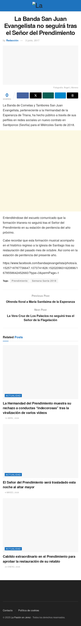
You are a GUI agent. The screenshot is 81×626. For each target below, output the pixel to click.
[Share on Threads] (72, 95)
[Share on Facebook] (23, 95)
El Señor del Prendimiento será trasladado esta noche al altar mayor (39, 484)
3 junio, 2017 (32, 40)
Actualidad (13, 395)
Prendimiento (20, 280)
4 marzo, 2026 (11, 492)
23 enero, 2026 (12, 566)
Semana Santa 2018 (44, 280)
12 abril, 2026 (11, 418)
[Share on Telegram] (60, 95)
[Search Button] (76, 5)
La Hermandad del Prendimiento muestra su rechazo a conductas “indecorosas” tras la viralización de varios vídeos (37, 408)
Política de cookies (28, 610)
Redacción (12, 40)
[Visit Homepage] (40, 5)
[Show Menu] (4, 5)
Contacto (8, 610)
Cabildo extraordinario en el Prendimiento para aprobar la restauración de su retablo (39, 559)
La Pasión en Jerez (21, 617)
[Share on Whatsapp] (48, 95)
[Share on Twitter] (36, 95)
